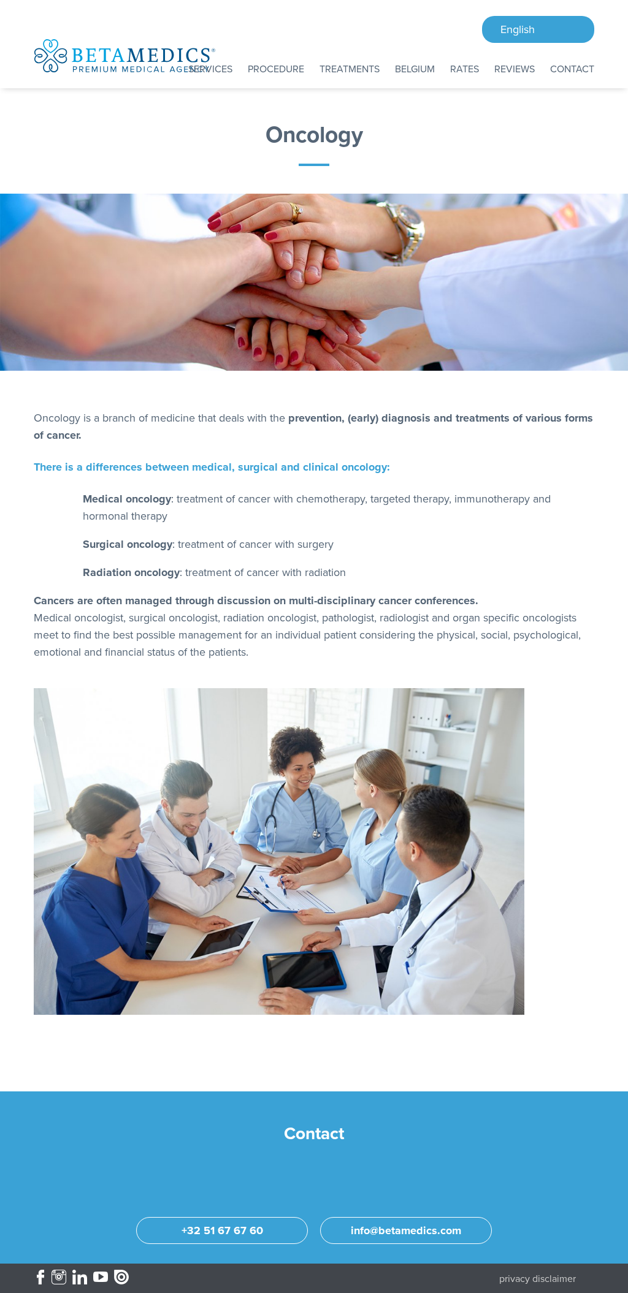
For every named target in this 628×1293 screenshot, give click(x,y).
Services (210, 69)
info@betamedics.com (406, 1230)
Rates (464, 69)
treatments (350, 69)
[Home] (125, 55)
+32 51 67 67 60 (222, 1230)
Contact (572, 69)
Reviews (514, 69)
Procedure (276, 69)
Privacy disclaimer (537, 1279)
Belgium (415, 69)
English (517, 29)
